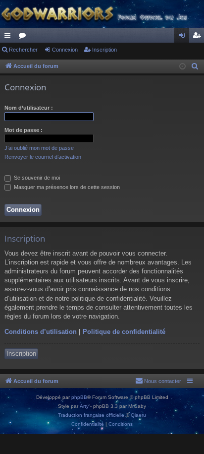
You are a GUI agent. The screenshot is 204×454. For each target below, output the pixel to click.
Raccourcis (9, 37)
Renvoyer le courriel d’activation (42, 157)
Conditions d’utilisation (40, 331)
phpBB (79, 397)
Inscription (104, 50)
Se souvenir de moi (36, 178)
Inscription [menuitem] (198, 37)
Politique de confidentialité (124, 331)
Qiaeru (138, 415)
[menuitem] (195, 66)
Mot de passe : (23, 130)
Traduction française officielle (91, 415)
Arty (84, 406)
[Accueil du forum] (102, 14)
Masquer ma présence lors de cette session (66, 187)
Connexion (65, 50)
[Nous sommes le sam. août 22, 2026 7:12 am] (182, 66)
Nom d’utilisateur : (28, 108)
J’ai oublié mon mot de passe (39, 148)
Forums (24, 37)
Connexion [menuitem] (183, 37)
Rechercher (23, 50)
